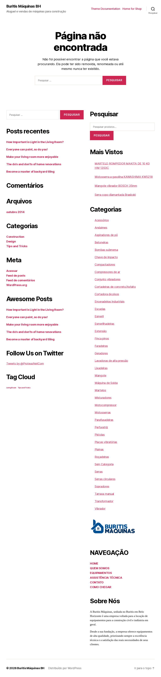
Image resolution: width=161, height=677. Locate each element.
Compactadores (105, 264)
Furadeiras (101, 346)
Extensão (101, 331)
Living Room (11, 388)
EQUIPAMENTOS (101, 573)
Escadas (100, 309)
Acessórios (102, 220)
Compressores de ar (107, 272)
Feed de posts (15, 275)
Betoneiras (101, 242)
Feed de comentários (20, 280)
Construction (15, 236)
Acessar (12, 270)
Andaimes (101, 227)
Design (11, 241)
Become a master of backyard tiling (30, 171)
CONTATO (97, 582)
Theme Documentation (105, 8)
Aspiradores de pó (106, 235)
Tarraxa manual (104, 493)
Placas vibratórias (106, 442)
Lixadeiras (101, 368)
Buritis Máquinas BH (23, 6)
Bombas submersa (106, 249)
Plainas (99, 449)
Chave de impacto (106, 257)
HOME (94, 563)
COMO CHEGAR (100, 587)
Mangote (100, 375)
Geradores (101, 353)
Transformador (104, 501)
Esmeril (99, 316)
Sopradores (102, 486)
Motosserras (103, 412)
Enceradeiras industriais (110, 301)
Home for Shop (132, 8)
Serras (99, 471)
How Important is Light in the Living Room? (35, 142)
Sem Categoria (104, 464)
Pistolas (100, 434)
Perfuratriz (101, 427)
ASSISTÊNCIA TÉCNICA (106, 577)
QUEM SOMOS (99, 568)
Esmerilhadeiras (104, 323)
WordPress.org (16, 285)
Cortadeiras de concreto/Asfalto (115, 286)
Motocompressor (106, 405)
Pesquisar (102, 135)
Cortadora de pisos (107, 294)
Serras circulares (105, 479)
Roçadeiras (102, 456)
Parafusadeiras (104, 419)
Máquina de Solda (106, 383)
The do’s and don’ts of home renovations (33, 164)
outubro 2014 (15, 212)
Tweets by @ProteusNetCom (25, 363)
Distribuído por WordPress (64, 668)
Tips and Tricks (16, 246)
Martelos (100, 390)
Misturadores (103, 397)
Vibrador (100, 508)
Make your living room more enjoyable (32, 156)
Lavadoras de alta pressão (111, 360)
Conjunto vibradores (107, 279)
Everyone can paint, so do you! (27, 149)
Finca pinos (102, 338)
